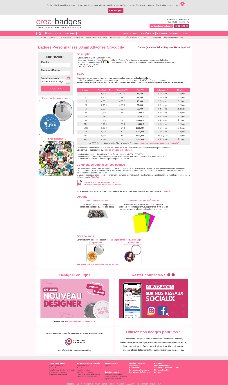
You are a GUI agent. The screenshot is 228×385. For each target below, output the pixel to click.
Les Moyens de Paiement (139, 372)
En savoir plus (115, 10)
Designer (167, 191)
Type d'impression (50, 78)
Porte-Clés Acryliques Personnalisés (88, 374)
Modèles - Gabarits (137, 363)
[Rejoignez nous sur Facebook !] (173, 275)
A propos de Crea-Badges (167, 33)
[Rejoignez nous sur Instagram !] (168, 275)
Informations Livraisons (139, 370)
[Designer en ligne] (75, 298)
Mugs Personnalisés (83, 368)
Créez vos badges (132, 37)
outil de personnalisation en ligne (80, 321)
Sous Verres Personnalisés (85, 372)
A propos (158, 363)
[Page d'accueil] (39, 34)
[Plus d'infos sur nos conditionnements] (97, 213)
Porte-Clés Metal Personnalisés (87, 376)
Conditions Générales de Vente (166, 368)
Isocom (70, 384)
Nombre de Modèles (50, 70)
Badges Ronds (118, 240)
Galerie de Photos (130, 33)
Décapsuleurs (65, 37)
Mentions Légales (161, 370)
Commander (156, 37)
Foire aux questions (162, 365)
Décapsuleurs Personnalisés (58, 372)
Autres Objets (115, 37)
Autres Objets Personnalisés (58, 374)
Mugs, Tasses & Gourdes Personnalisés (62, 370)
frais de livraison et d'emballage (119, 150)
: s (97, 200)
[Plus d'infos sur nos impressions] (143, 222)
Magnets (52, 37)
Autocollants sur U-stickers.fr (114, 374)
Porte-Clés (78, 37)
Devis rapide (70, 33)
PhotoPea (95, 177)
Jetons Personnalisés (83, 370)
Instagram (108, 368)
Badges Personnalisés (56, 365)
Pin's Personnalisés (83, 365)
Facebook (108, 365)
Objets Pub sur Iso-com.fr (113, 379)
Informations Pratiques (173, 37)
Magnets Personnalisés (56, 368)
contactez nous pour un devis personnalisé (160, 143)
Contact (185, 33)
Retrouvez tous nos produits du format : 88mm (97, 264)
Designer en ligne (74, 275)
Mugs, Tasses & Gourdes (96, 37)
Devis (145, 37)
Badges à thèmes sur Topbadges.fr (116, 376)
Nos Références (147, 33)
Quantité (45, 62)
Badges (43, 37)
